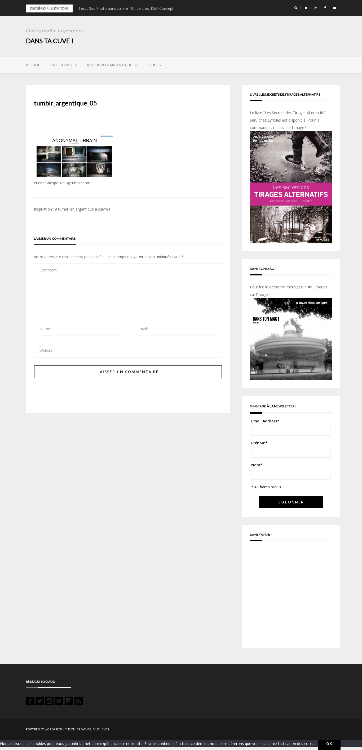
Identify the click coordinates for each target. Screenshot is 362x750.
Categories (61, 65)
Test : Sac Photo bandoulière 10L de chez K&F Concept (126, 8)
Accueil (33, 65)
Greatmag (84, 729)
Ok (329, 743)
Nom (256, 464)
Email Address (265, 420)
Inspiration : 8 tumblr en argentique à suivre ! (72, 209)
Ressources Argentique (109, 65)
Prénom (259, 442)
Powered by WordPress (44, 729)
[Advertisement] (291, 597)
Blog (152, 65)
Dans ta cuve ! (50, 40)
